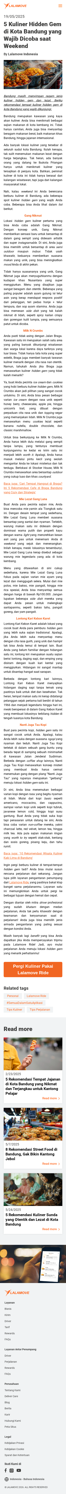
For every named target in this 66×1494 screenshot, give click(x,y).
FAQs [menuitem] (8, 1339)
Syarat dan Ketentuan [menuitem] (17, 1455)
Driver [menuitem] (8, 1321)
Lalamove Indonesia (23, 54)
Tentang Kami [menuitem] (12, 1390)
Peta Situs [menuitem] (10, 1426)
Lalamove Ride (19, 882)
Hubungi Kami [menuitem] (13, 1420)
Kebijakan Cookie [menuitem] (14, 1449)
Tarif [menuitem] (7, 1327)
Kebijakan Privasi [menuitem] (14, 1442)
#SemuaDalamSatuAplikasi (25, 1003)
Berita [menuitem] (8, 1408)
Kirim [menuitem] (7, 1315)
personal (13, 996)
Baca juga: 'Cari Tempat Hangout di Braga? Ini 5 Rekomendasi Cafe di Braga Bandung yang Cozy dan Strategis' (33, 488)
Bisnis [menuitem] (8, 1308)
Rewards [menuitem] (10, 1333)
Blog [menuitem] (7, 1402)
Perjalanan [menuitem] (11, 1361)
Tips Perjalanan (40, 1009)
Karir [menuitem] (7, 1414)
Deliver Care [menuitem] (11, 1396)
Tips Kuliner (14, 1009)
